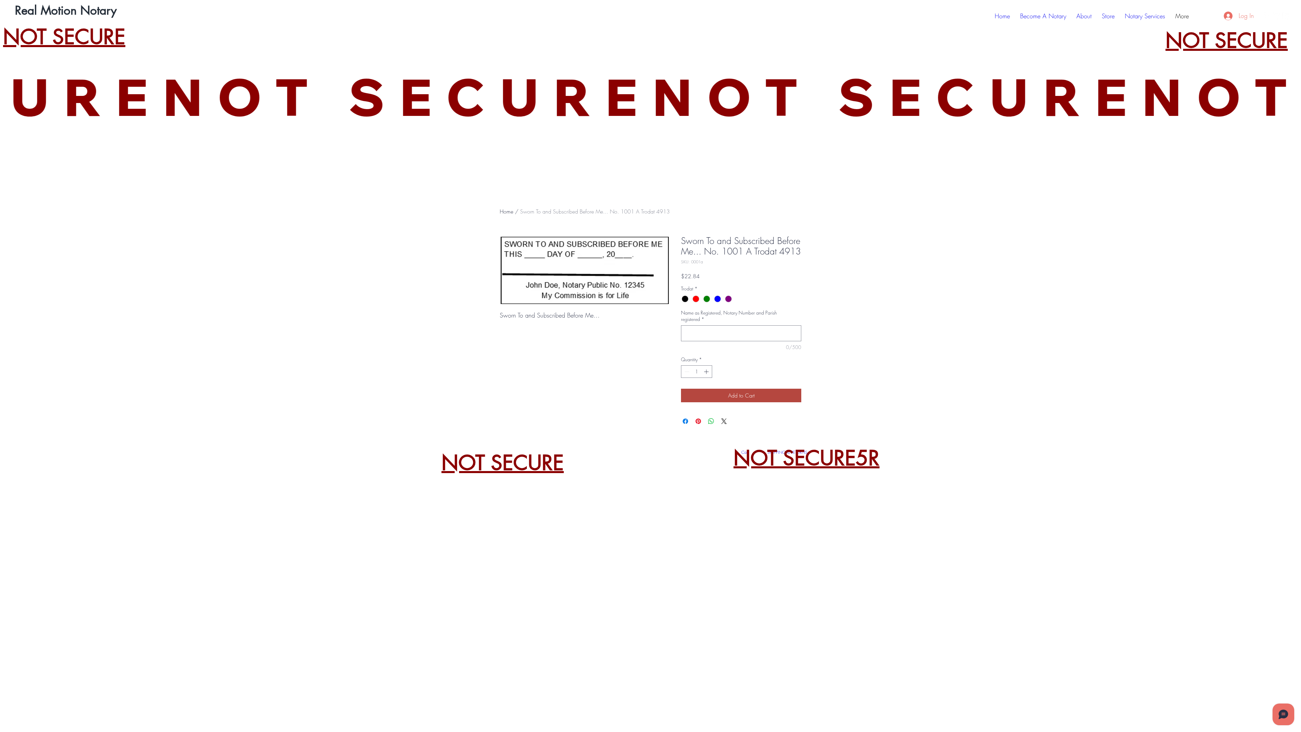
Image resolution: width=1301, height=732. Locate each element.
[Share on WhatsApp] (711, 421)
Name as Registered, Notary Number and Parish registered (729, 316)
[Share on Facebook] (685, 421)
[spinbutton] (696, 372)
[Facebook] (1267, 16)
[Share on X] (724, 421)
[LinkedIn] (1285, 16)
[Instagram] (1276, 16)
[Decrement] (686, 372)
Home (506, 211)
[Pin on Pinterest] (698, 421)
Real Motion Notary (66, 10)
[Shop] (1216, 16)
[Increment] (707, 372)
